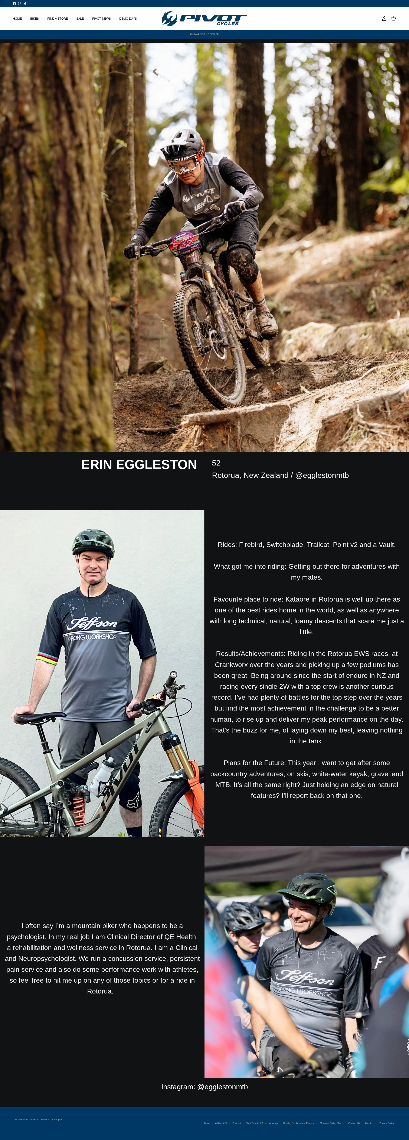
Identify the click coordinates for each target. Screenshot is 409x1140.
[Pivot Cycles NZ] (204, 18)
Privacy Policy (386, 1123)
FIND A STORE (57, 18)
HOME (17, 18)
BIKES (34, 18)
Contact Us (354, 1123)
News (207, 1123)
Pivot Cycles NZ (31, 1119)
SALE (80, 18)
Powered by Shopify (51, 1119)
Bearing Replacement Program (299, 1123)
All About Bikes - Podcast (228, 1123)
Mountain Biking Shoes (331, 1123)
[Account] (383, 18)
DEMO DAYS (128, 18)
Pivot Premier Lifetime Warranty (262, 1123)
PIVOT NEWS (101, 18)
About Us (369, 1123)
